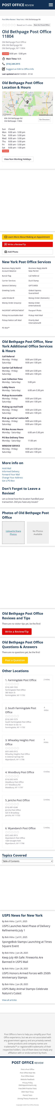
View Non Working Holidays (17, 159)
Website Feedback (27, 1079)
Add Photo (13, 251)
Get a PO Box (8, 480)
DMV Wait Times (27, 1092)
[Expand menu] (51, 4)
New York (20, 19)
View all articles (9, 1000)
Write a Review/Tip (17, 244)
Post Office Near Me (27, 1073)
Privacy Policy (27, 1083)
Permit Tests (27, 1095)
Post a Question (15, 660)
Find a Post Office (27, 1069)
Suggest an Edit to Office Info (20, 69)
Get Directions (44, 119)
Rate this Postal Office (42, 25)
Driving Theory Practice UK (28, 1098)
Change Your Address (12, 477)
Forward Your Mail (11, 474)
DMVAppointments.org (27, 1085)
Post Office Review (8, 19)
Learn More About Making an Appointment (29, 237)
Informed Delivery (10, 471)
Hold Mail (6, 468)
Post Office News (27, 1076)
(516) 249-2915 (13, 64)
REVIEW (18, 5)
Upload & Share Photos (13, 533)
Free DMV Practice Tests (27, 1088)
